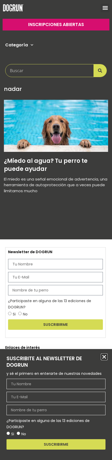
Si (12, 434)
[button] (104, 356)
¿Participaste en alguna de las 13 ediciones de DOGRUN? (48, 424)
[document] (56, 230)
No (23, 434)
